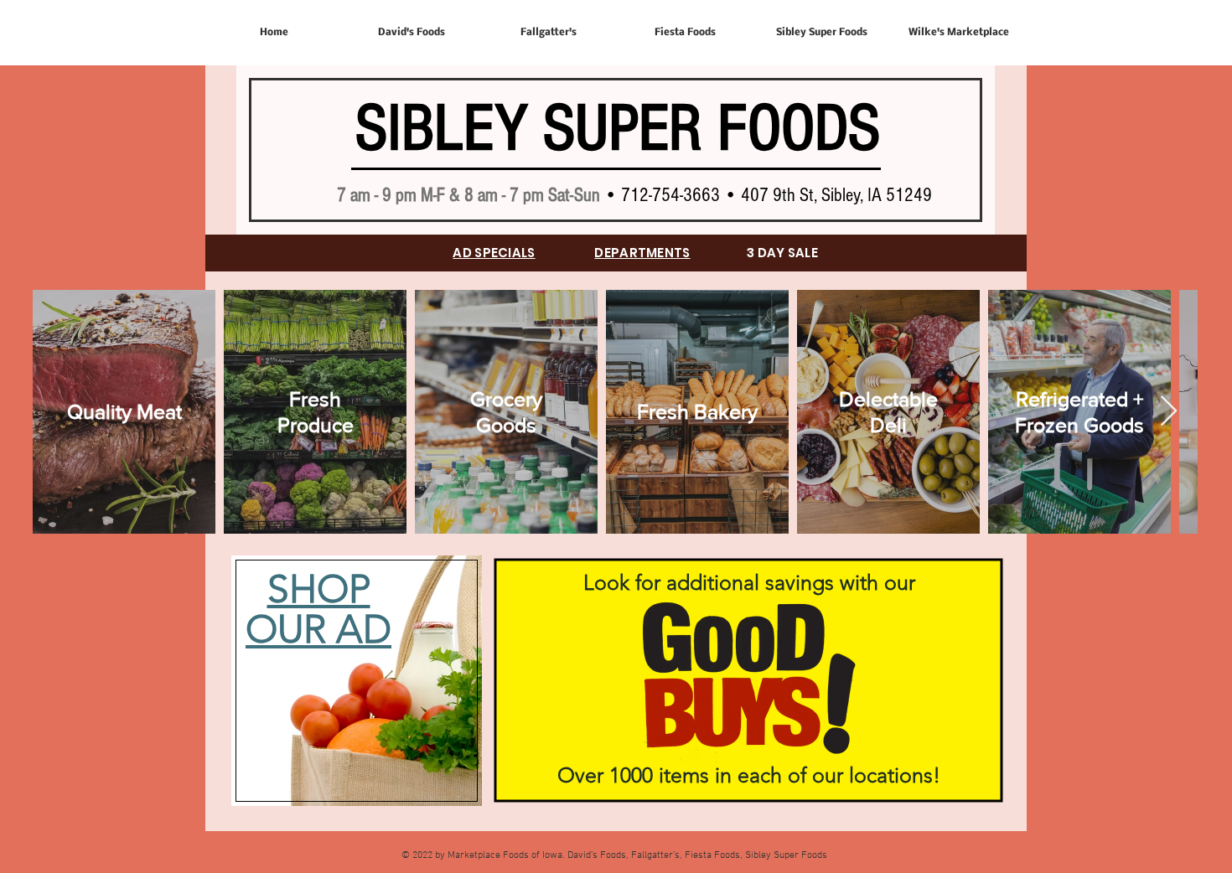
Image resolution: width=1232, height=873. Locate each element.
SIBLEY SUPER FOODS (617, 129)
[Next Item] (1168, 411)
